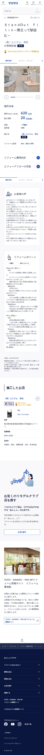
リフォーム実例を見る (26, 646)
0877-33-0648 (23, 414)
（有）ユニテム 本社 (16, 42)
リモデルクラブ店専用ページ (14, 709)
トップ (4, 646)
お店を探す (22, 532)
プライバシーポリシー (10, 738)
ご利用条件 (7, 732)
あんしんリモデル (10, 658)
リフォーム (13, 646)
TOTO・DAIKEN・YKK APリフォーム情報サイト (20, 621)
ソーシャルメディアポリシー (12, 743)
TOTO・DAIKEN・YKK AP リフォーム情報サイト (13, 701)
